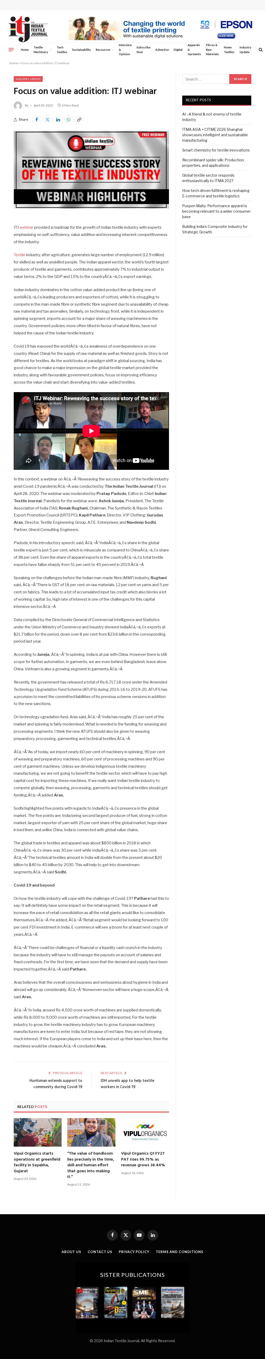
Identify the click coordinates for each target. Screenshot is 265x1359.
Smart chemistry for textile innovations (216, 150)
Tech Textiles (62, 50)
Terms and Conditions (179, 1252)
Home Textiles (229, 50)
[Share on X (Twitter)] (47, 119)
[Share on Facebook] (36, 119)
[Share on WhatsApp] (68, 119)
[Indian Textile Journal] (28, 29)
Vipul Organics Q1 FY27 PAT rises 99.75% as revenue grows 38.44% (143, 1159)
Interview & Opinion (125, 49)
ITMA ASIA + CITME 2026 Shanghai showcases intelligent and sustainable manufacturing (215, 134)
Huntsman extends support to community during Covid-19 (56, 1084)
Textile (20, 255)
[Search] (260, 49)
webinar (26, 227)
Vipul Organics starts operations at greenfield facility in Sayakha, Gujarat (37, 1162)
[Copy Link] (79, 119)
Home (25, 49)
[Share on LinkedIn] (58, 119)
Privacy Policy (134, 1252)
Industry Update (245, 50)
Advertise (162, 49)
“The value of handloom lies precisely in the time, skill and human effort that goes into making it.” (90, 1165)
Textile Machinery (41, 50)
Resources (103, 49)
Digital (178, 49)
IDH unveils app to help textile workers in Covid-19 (127, 1084)
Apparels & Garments (194, 49)
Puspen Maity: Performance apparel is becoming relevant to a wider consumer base (216, 211)
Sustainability (81, 49)
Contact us (100, 1252)
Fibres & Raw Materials (212, 49)
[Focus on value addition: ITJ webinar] (91, 207)
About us (71, 1252)
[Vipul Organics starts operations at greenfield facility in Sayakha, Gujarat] (38, 1132)
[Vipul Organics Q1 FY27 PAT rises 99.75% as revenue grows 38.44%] (145, 1132)
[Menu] (11, 49)
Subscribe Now (144, 50)
